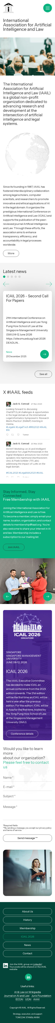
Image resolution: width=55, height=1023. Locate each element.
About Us (27, 911)
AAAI (36, 999)
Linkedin (37, 964)
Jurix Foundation (41, 995)
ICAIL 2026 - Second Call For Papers (27, 326)
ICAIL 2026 (27, 936)
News (27, 945)
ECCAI (19, 999)
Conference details (22, 733)
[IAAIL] (8, 8)
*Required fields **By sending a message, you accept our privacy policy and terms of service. (27, 827)
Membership (27, 928)
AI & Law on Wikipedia (27, 992)
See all (43, 374)
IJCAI (28, 999)
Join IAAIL (14, 547)
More (11, 253)
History (27, 919)
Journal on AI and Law (16, 995)
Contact (27, 953)
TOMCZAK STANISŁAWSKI (27, 1017)
